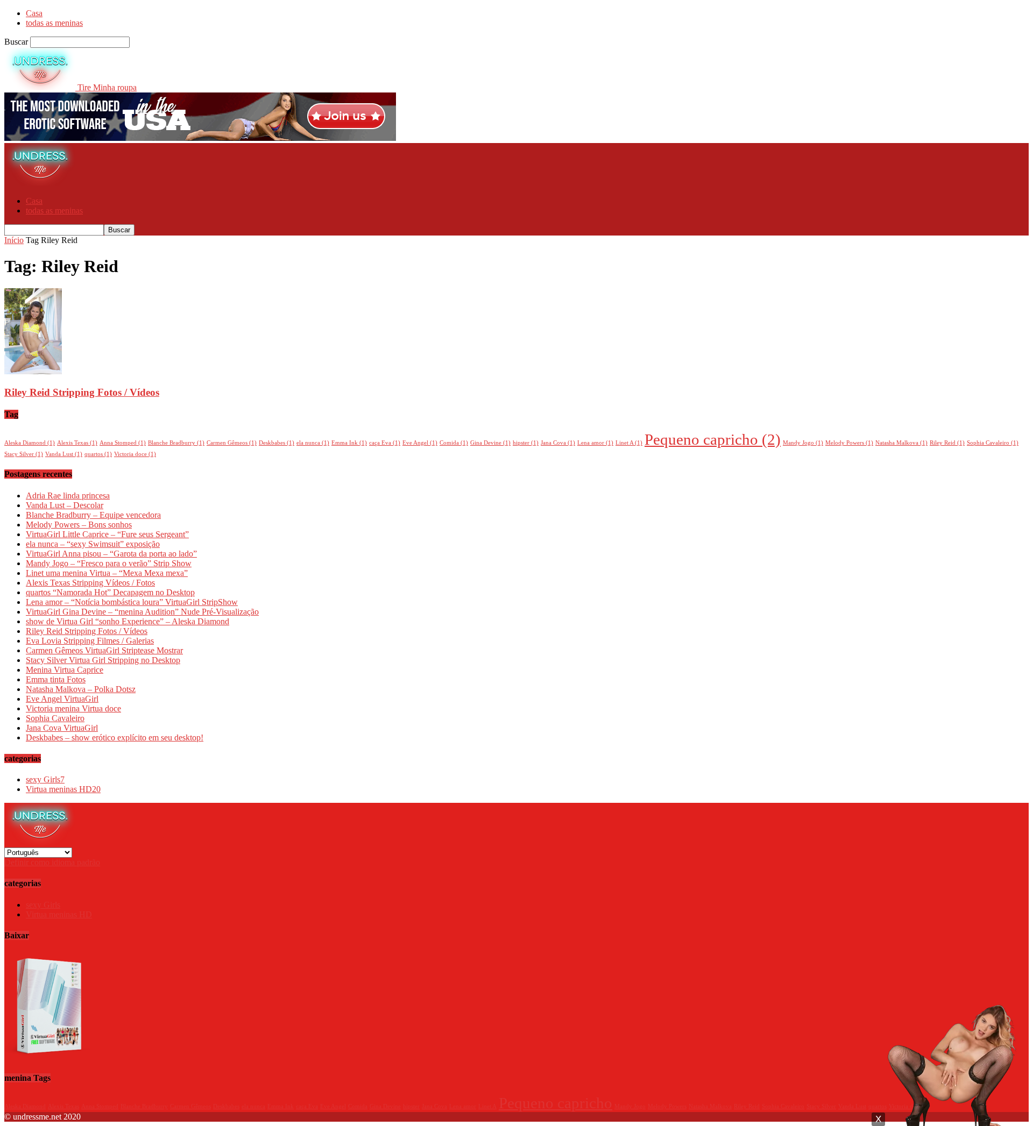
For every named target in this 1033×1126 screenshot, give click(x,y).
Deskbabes (276, 443)
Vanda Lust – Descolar (64, 505)
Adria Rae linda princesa (68, 495)
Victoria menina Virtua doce (73, 708)
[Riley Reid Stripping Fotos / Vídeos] (33, 371)
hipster (526, 443)
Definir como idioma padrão (52, 862)
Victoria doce (135, 454)
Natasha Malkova (901, 443)
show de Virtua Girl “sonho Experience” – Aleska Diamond (127, 621)
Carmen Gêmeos (232, 443)
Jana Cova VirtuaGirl (62, 727)
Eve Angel (419, 443)
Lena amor (595, 443)
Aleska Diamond (29, 443)
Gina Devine (490, 443)
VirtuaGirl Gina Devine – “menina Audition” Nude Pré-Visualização (142, 611)
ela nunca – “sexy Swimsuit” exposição (93, 543)
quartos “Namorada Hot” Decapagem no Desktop (110, 592)
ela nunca (312, 443)
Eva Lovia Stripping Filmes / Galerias (90, 640)
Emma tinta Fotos (56, 679)
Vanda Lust (63, 454)
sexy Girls (45, 779)
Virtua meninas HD (63, 789)
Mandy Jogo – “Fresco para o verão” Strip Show (109, 563)
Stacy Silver (23, 454)
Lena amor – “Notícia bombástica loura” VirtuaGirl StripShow (132, 602)
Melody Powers (849, 443)
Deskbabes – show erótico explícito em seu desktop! (114, 737)
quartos (98, 454)
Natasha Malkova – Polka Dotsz (81, 689)
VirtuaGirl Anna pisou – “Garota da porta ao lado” (111, 553)
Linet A (628, 443)
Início (14, 240)
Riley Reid (947, 443)
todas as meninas (54, 22)
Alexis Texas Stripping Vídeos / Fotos (90, 582)
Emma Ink (349, 443)
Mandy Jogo (803, 443)
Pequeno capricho (713, 439)
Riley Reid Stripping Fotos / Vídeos (81, 392)
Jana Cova (558, 443)
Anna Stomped (123, 443)
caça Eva (384, 443)
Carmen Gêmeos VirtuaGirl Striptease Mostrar (104, 650)
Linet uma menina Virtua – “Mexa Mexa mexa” (107, 573)
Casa (34, 13)
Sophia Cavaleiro (992, 443)
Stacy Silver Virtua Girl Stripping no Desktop (103, 660)
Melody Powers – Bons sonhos (79, 524)
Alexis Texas (77, 443)
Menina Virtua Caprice (64, 669)
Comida (454, 443)
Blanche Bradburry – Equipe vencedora (93, 514)
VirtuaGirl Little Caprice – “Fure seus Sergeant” (107, 534)
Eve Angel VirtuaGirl (62, 698)
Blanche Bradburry (176, 443)
